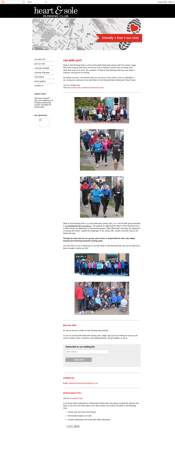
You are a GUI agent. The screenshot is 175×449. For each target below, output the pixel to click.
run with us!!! (40, 59)
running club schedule (79, 88)
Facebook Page (76, 398)
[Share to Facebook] (75, 426)
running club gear (42, 72)
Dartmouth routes (97, 88)
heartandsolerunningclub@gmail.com (83, 383)
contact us (38, 85)
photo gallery (40, 81)
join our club (39, 64)
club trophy (39, 77)
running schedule (41, 68)
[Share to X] (73, 426)
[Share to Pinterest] (78, 426)
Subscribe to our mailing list (79, 347)
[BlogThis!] (70, 426)
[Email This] (68, 426)
